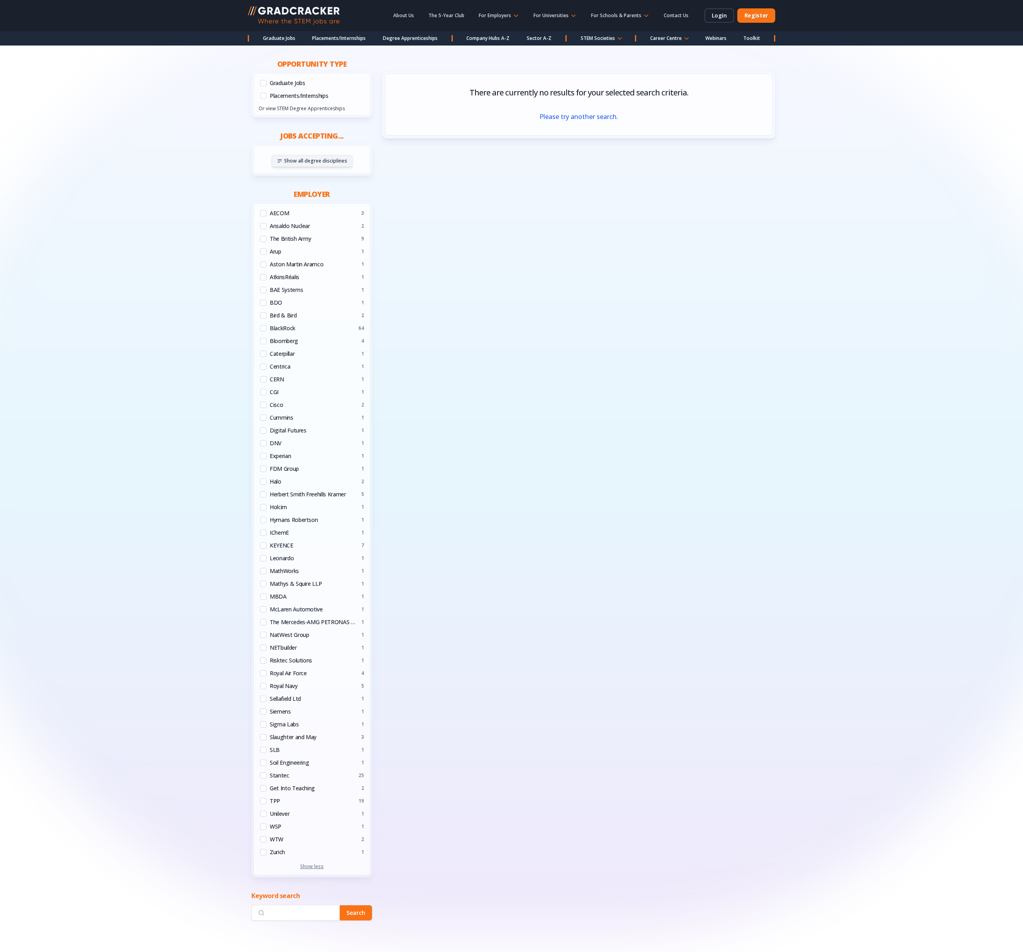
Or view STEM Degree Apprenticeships (302, 108)
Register (756, 15)
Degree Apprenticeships (410, 38)
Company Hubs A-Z (488, 38)
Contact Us (676, 15)
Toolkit (751, 38)
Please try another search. (578, 116)
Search (355, 912)
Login (719, 15)
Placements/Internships (339, 38)
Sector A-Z (539, 38)
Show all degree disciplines (315, 160)
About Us (403, 15)
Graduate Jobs (279, 38)
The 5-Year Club (446, 15)
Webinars (715, 38)
